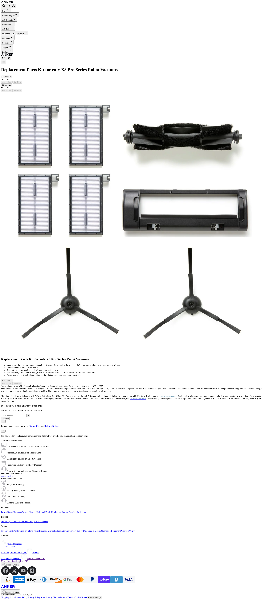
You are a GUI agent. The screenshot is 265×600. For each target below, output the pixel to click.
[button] (6, 77)
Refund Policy (21, 597)
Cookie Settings (94, 597)
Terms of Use (35, 426)
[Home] (27, 2)
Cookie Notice (81, 597)
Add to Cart (6, 82)
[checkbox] (3, 421)
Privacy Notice (51, 426)
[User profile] (13, 6)
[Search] (3, 6)
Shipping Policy (8, 597)
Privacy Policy (34, 597)
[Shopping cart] (8, 6)
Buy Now (17, 82)
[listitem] (5, 574)
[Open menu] (3, 62)
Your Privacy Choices (50, 597)
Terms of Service (67, 597)
